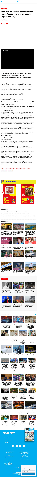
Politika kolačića (18, 472)
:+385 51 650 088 (25, 453)
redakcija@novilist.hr (10, 451)
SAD (6, 168)
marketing (7, 442)
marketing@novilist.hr (25, 452)
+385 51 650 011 (10, 452)
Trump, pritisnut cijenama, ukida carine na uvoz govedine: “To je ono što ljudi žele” (17, 73)
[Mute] (7, 67)
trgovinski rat (4, 170)
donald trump (11, 168)
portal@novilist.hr (10, 456)
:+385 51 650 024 (25, 459)
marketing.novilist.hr (25, 451)
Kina (2, 168)
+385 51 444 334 (10, 457)
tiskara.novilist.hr (25, 456)
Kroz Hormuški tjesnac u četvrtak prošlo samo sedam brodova (13, 75)
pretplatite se (8, 440)
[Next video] (4, 67)
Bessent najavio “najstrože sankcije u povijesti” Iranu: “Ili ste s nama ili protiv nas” (17, 77)
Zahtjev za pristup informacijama (18, 473)
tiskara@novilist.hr (25, 457)
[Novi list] (18, 1)
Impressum (18, 474)
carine (28, 168)
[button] (34, 193)
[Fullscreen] (33, 67)
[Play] (2, 67)
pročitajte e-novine (9, 437)
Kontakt (18, 469)
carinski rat (11, 170)
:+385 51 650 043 (10, 464)
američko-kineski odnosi (20, 168)
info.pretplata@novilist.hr (8, 463)
